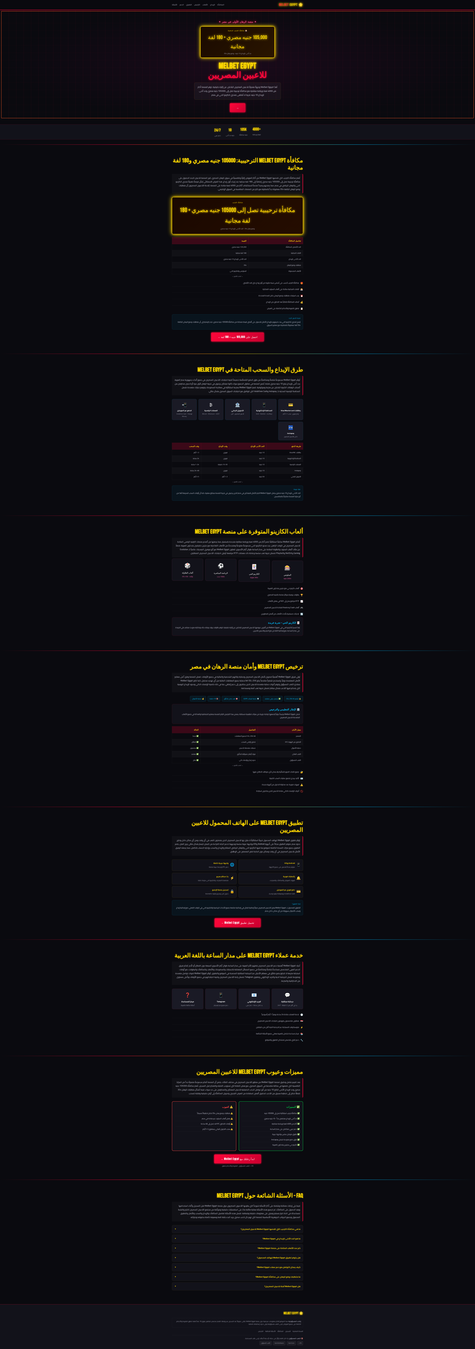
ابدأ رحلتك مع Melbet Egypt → (237, 1159)
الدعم (182, 4)
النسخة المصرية (298, 1331)
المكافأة (220, 4)
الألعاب (205, 4)
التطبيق (189, 4)
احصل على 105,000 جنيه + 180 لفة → (237, 337)
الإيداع (212, 4)
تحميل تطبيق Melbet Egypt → (237, 923)
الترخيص (197, 4)
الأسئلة (174, 4)
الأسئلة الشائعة (270, 1331)
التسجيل (288, 1331)
